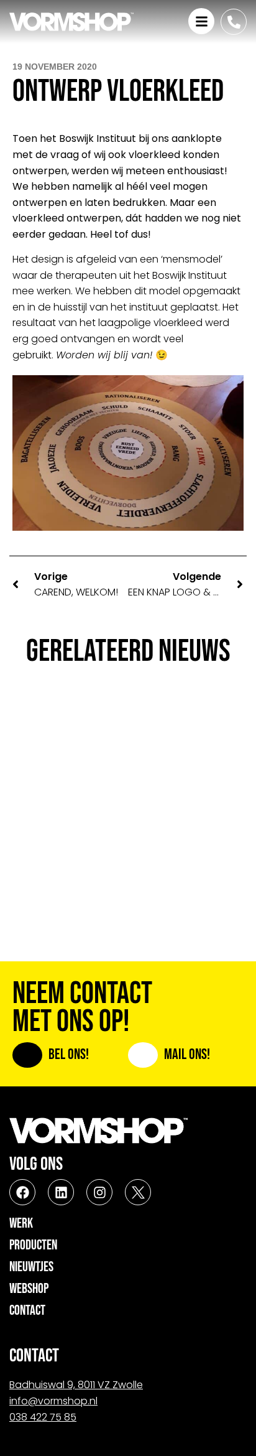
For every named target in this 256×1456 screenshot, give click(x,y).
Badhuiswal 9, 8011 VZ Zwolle (76, 1385)
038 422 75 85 (42, 1417)
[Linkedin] (61, 1192)
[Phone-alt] (234, 22)
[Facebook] (22, 1192)
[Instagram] (99, 1192)
